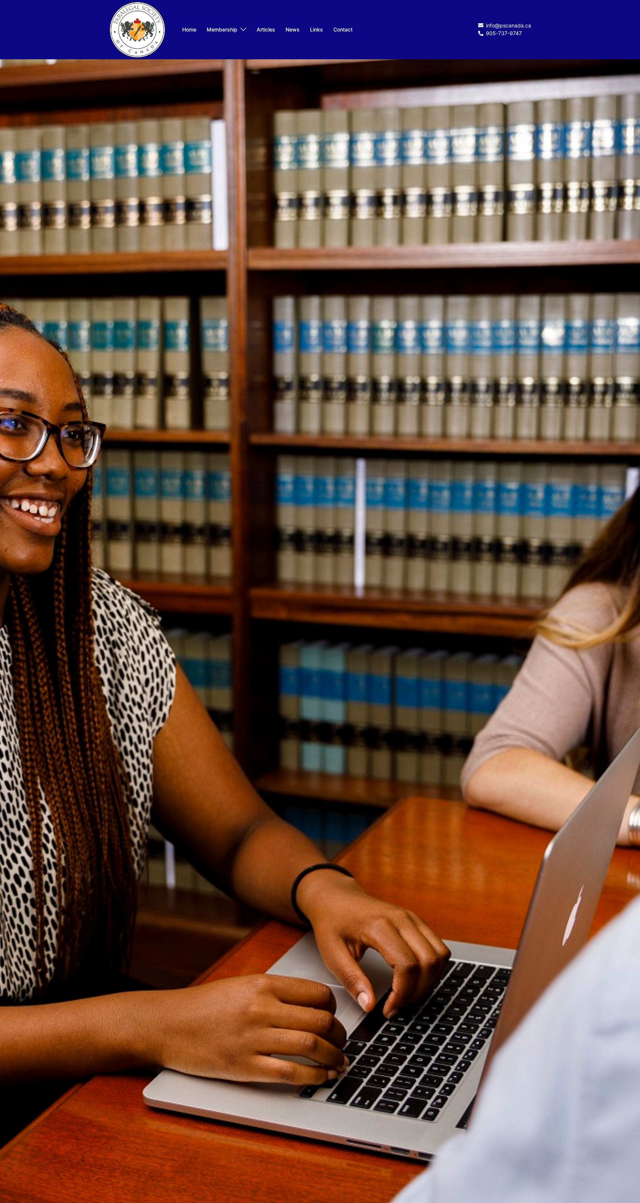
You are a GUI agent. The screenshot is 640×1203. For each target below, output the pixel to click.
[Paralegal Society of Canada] (137, 29)
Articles (266, 29)
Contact (343, 29)
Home (189, 29)
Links (316, 29)
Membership (222, 29)
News (293, 29)
